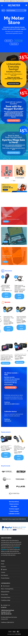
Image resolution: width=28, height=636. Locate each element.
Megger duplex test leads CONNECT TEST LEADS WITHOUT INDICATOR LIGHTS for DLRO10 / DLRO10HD (7, 288)
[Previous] (2, 172)
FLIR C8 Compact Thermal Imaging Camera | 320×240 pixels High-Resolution (7, 357)
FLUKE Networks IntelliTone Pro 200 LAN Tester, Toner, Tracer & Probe (19, 448)
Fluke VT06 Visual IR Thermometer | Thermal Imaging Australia (7, 314)
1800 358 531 (10, 622)
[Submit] (25, 10)
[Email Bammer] (14, 187)
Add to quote (6, 296)
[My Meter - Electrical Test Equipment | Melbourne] (14, 5)
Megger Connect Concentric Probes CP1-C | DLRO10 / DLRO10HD (19, 287)
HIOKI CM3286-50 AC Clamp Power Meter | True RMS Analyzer (20, 314)
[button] (2, 5)
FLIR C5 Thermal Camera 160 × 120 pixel (20, 356)
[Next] (25, 172)
